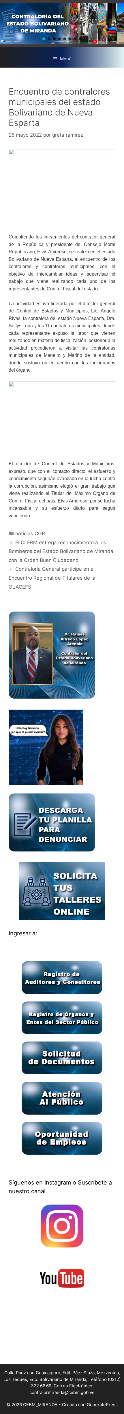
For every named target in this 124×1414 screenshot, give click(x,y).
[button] (43, 38)
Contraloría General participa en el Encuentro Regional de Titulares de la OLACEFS (52, 578)
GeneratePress (102, 1404)
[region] (62, 23)
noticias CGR (30, 533)
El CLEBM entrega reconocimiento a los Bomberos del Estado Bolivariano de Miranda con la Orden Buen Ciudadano (61, 551)
